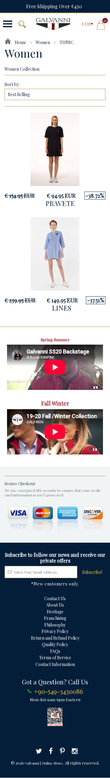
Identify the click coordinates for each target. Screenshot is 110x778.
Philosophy (55, 625)
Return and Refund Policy (55, 638)
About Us (55, 605)
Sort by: (12, 84)
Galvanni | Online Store (44, 763)
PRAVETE (60, 203)
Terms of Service (55, 657)
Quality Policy (55, 644)
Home (20, 42)
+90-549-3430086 (58, 691)
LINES (61, 307)
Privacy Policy (55, 631)
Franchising (55, 618)
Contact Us (55, 598)
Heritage (55, 612)
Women (43, 42)
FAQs (55, 651)
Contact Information (55, 664)
